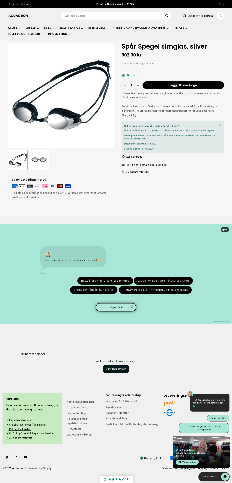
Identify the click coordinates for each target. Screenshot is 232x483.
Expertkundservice (20, 420)
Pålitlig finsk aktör (20, 429)
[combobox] (116, 16)
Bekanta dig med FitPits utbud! (139, 148)
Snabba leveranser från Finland (27, 424)
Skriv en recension (116, 368)
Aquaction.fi (19, 468)
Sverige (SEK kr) (154, 458)
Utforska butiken (18, 4)
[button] (116, 479)
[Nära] (220, 125)
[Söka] (167, 16)
